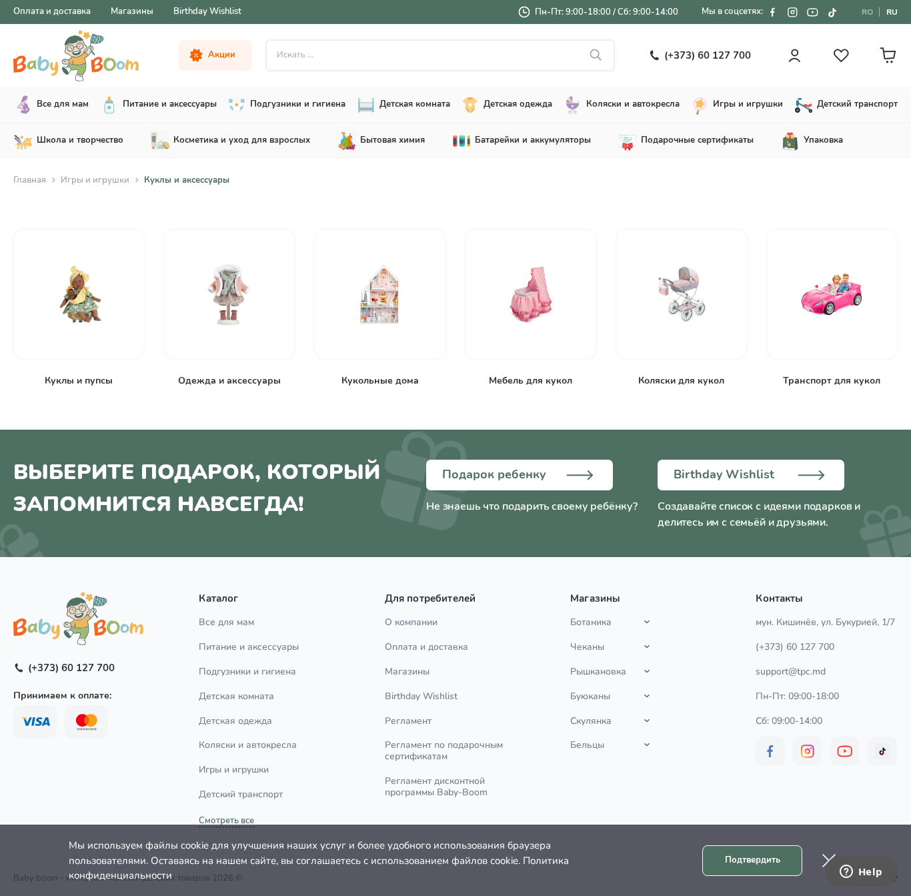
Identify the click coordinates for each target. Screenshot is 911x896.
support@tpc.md (791, 671)
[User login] (794, 55)
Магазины (132, 11)
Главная (29, 180)
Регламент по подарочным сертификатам (444, 751)
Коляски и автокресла (248, 745)
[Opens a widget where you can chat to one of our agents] (861, 872)
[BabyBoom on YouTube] (812, 12)
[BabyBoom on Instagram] (792, 12)
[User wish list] (841, 55)
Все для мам (226, 622)
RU (892, 12)
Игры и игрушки (95, 180)
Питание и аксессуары (249, 646)
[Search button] (596, 55)
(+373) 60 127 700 (795, 646)
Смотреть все (226, 821)
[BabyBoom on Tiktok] (832, 12)
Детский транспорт (241, 794)
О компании (411, 622)
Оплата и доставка (52, 11)
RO (867, 12)
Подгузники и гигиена (247, 671)
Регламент (408, 721)
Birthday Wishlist (207, 11)
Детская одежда (235, 721)
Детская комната (236, 696)
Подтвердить (752, 860)
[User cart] (888, 55)
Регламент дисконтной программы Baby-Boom (436, 787)
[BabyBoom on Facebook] (772, 12)
